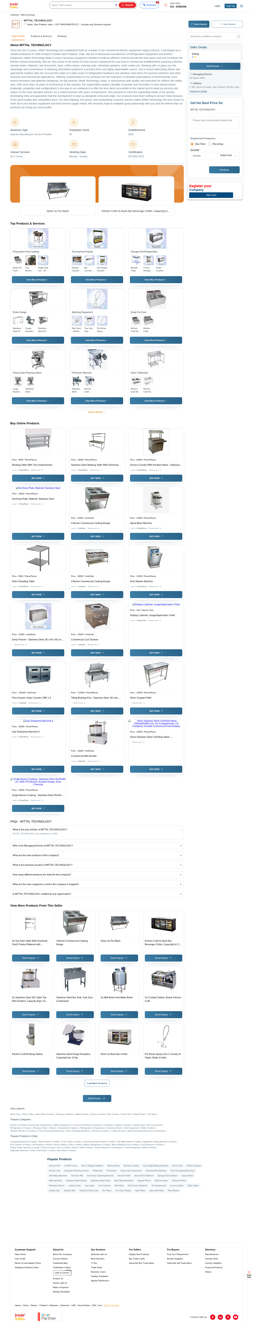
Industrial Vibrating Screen (76, 1170)
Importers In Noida (198, 91)
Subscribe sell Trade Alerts (179, 1263)
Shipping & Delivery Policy (27, 1267)
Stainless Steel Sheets (76, 1180)
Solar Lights (193, 1185)
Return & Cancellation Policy (28, 1263)
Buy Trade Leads (137, 1258)
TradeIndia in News (62, 1267)
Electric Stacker (194, 1165)
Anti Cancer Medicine (138, 1185)
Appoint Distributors (100, 1280)
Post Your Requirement (178, 1254)
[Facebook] (212, 1317)
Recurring (218, 144)
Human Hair (54, 1165)
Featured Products (213, 1267)
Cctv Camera (105, 1185)
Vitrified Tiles (69, 1190)
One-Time (200, 144)
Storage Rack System (168, 1175)
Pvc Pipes (106, 1190)
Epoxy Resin (187, 1175)
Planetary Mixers (57, 1185)
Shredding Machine (58, 1175)
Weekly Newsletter (61, 1292)
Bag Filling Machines (124, 1180)
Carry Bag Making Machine (155, 1165)
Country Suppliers (213, 1263)
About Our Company (62, 1254)
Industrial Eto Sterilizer (156, 1170)
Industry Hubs (211, 1258)
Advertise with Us (99, 1254)
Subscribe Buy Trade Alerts (141, 1263)
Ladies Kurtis (75, 1185)
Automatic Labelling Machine (100, 1175)
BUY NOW (36, 478)
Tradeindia (14, 15)
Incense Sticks (177, 1185)
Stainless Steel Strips (100, 1180)
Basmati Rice (113, 1165)
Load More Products (97, 1083)
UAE (73, 1305)
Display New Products (139, 1254)
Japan (17, 1305)
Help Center (20, 1254)
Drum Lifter (177, 1165)
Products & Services (41, 36)
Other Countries (111, 1305)
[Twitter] (227, 1317)
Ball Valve (119, 1185)
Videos (208, 1272)
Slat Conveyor (161, 1180)
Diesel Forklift (124, 1175)
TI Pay (94, 1263)
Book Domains (97, 1258)
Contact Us (58, 1278)
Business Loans (98, 1272)
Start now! (211, 195)
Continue (224, 170)
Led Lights (89, 1185)
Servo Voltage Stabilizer (92, 1165)
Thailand (43, 1305)
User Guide (20, 1258)
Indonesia (64, 1305)
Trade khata (96, 1267)
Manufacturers (212, 1254)
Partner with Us (60, 1283)
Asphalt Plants (144, 1180)
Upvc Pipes (140, 1190)
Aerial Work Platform (143, 1175)
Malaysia (53, 1305)
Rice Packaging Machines (183, 1170)
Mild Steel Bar (55, 1180)
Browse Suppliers (175, 1258)
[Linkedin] (220, 1317)
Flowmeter (112, 1170)
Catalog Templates (99, 1276)
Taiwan (33, 1305)
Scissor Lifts (54, 1170)
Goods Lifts (54, 1190)
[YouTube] (235, 1317)
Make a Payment (61, 1287)
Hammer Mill (77, 1175)
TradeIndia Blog (60, 1263)
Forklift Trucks (70, 1165)
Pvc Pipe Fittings (123, 1190)
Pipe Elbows (173, 1190)
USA (94, 1305)
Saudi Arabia (83, 1305)
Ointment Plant (179, 1180)
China (25, 1305)
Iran (100, 1305)
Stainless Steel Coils (89, 1190)
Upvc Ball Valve (156, 1190)
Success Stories (60, 1258)
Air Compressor (159, 1185)
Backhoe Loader (131, 1165)
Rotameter (98, 1170)
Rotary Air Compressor (131, 1170)
